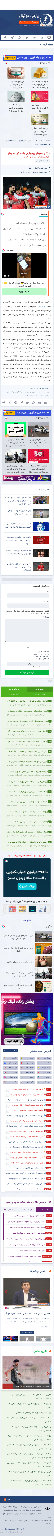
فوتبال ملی (47, 1058)
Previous (6, 1291)
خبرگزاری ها (38, 141)
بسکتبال (14, 1072)
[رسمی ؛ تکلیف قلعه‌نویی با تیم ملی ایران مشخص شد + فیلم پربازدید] (27, 1293)
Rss (8, 1499)
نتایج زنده (27, 920)
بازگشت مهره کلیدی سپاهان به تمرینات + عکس (33, 1412)
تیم (43, 306)
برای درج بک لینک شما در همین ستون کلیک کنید (27, 855)
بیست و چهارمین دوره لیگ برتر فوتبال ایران (27, 392)
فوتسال (31, 1058)
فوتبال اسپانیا (46, 1067)
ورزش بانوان (13, 1077)
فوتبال (39, 306)
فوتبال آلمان (46, 1072)
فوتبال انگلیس (29, 1067)
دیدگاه (46, 617)
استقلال (48, 1063)
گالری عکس (46, 1082)
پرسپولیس (30, 1063)
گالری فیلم (30, 1082)
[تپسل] (4, 56)
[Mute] (9, 276)
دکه (16, 1082)
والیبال (48, 1077)
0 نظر (31, 168)
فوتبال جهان (13, 1063)
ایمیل (46, 601)
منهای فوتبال (29, 1072)
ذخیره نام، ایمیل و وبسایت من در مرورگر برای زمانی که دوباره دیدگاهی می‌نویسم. (41, 655)
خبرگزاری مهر (34, 388)
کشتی (31, 1077)
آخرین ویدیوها (38, 1271)
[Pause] (5, 276)
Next (47, 1291)
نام (47, 591)
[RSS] (51, 1271)
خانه (51, 4)
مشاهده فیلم (28, 1332)
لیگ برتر (14, 1058)
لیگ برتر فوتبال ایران (31, 395)
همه (15, 1050)
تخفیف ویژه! (24, 291)
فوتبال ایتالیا (13, 1067)
